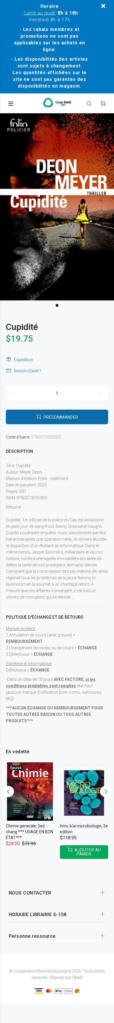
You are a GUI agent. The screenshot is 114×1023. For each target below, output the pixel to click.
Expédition (23, 359)
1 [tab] (57, 305)
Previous (8, 791)
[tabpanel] (57, 206)
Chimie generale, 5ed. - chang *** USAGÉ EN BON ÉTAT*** (29, 832)
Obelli (77, 977)
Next (105, 791)
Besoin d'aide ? (27, 370)
